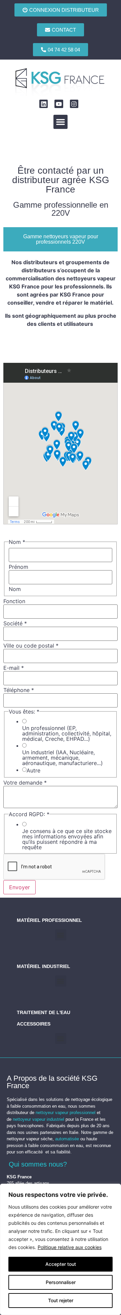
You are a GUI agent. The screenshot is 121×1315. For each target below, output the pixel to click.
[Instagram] (74, 104)
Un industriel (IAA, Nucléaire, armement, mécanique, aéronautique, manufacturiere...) (62, 758)
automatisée (67, 1138)
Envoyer (19, 887)
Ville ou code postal (30, 645)
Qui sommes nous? (38, 1164)
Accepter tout (60, 1264)
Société (15, 623)
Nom (15, 589)
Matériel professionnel (49, 920)
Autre (33, 770)
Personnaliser (61, 1282)
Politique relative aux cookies (70, 1247)
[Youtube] (58, 104)
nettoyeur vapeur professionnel (65, 1112)
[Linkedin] (43, 104)
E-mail (13, 667)
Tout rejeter (60, 1300)
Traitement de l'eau (43, 1012)
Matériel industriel (43, 966)
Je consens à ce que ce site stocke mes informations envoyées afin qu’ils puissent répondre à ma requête (67, 839)
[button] (60, 122)
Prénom (18, 566)
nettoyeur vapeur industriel (38, 1119)
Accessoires (33, 1024)
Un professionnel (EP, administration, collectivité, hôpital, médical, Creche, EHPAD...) (66, 733)
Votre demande (25, 782)
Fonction (14, 601)
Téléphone (18, 690)
